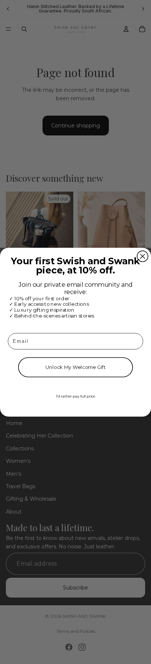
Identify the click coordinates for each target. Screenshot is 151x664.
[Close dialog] (142, 256)
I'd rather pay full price (75, 396)
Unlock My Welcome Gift (75, 367)
